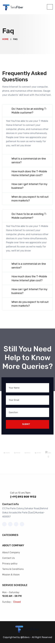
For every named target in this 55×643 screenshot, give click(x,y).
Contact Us (8, 558)
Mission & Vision (11, 574)
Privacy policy (9, 563)
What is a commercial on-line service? (28, 160)
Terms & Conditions (13, 569)
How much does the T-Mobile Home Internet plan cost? (29, 173)
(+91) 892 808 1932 (23, 496)
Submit (26, 424)
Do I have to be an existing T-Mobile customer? (29, 110)
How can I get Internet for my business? (29, 186)
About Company (11, 552)
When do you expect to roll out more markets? (30, 198)
